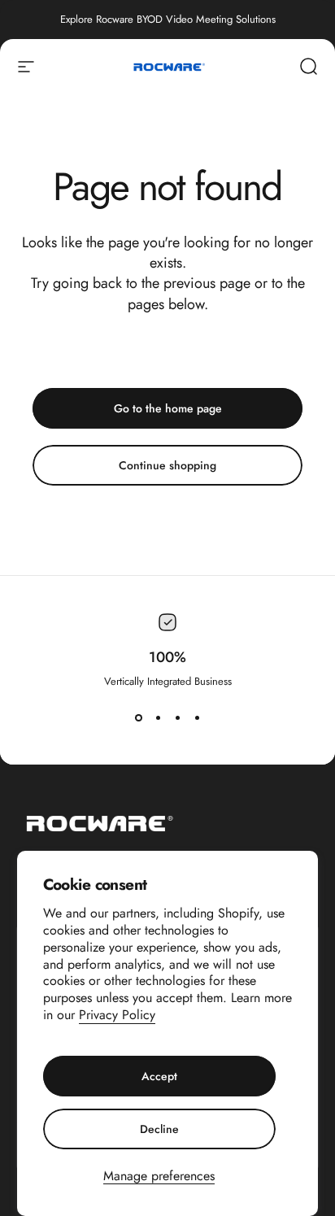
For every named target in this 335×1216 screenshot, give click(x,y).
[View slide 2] (158, 718)
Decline (159, 1129)
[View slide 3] (177, 718)
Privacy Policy (117, 1014)
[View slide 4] (197, 718)
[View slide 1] (138, 718)
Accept (159, 1076)
